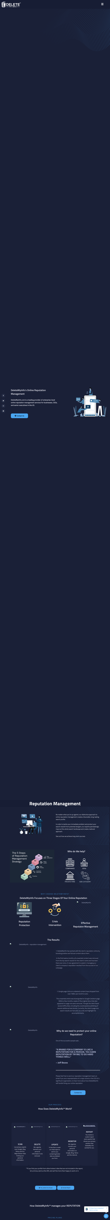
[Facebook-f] (3, 395)
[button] (78, 1092)
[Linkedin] (3, 411)
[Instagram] (3, 406)
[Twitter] (3, 400)
